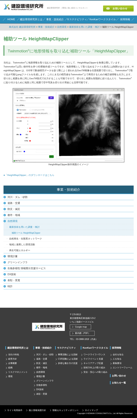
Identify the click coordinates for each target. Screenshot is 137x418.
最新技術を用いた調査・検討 (84, 27)
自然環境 (61, 27)
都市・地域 (14, 215)
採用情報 (116, 347)
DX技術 (12, 274)
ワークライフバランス (94, 354)
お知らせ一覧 (119, 382)
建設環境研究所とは (17, 347)
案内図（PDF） (82, 333)
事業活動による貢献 (68, 354)
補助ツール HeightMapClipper (26, 233)
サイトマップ (91, 410)
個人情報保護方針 (37, 410)
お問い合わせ (119, 375)
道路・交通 (14, 203)
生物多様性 (41, 385)
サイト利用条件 (14, 410)
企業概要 (12, 363)
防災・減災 (14, 209)
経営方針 (12, 359)
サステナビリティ (66, 347)
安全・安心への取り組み (95, 372)
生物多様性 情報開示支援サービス (27, 268)
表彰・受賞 (14, 280)
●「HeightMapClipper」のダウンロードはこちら (29, 175)
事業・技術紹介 (46, 27)
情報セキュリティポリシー (65, 410)
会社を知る (118, 354)
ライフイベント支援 (93, 359)
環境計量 (13, 256)
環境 (10, 376)
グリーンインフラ (18, 262)
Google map (81, 327)
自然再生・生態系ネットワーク (25, 238)
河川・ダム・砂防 (18, 197)
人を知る (117, 359)
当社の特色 (13, 354)
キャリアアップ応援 (93, 363)
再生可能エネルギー (19, 250)
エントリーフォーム (122, 367)
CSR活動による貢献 (68, 359)
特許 (10, 286)
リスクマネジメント (18, 372)
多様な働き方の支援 (68, 363)
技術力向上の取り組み (94, 367)
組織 (10, 367)
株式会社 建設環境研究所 (22, 27)
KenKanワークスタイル (95, 347)
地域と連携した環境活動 (22, 244)
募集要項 (117, 363)
